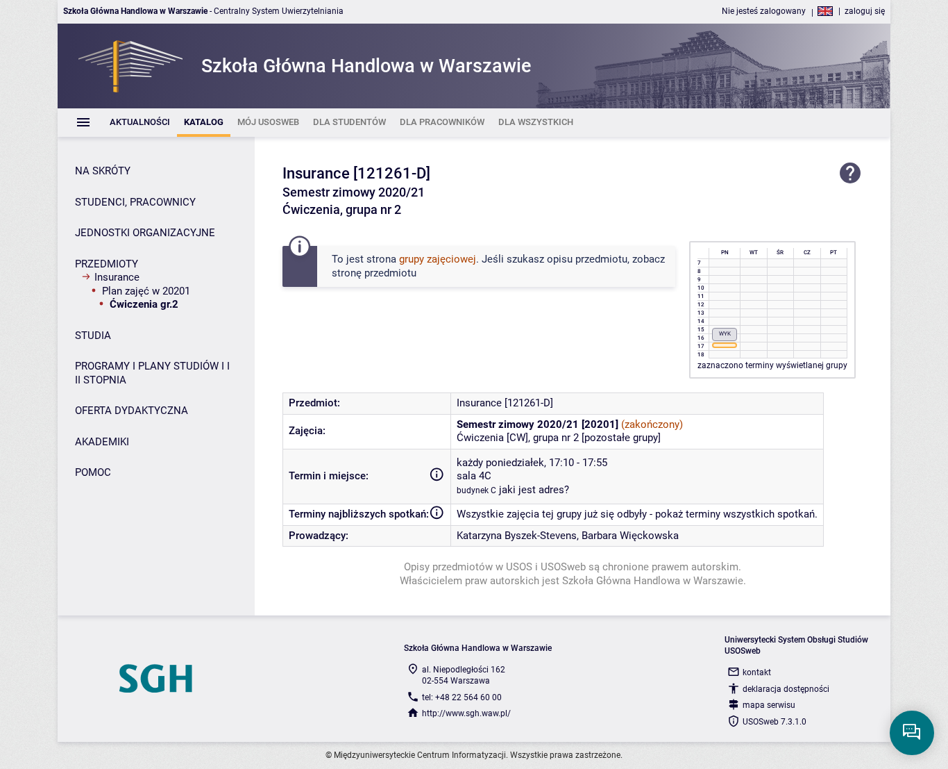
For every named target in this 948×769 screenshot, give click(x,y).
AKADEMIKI (102, 442)
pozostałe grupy (621, 437)
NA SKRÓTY (102, 171)
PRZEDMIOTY (106, 264)
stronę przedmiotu (374, 273)
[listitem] (140, 122)
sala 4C (474, 476)
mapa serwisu (769, 705)
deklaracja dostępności (786, 689)
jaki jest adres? (534, 489)
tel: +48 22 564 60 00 (462, 697)
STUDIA (93, 335)
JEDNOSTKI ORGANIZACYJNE (145, 232)
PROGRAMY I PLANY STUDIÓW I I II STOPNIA (152, 373)
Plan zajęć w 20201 (146, 291)
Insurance (116, 277)
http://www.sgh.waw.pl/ (466, 713)
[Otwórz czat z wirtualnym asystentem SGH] (912, 733)
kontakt (757, 672)
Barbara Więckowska (630, 535)
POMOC (93, 472)
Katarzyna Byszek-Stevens (517, 535)
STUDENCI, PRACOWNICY (135, 202)
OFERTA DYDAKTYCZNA (131, 410)
